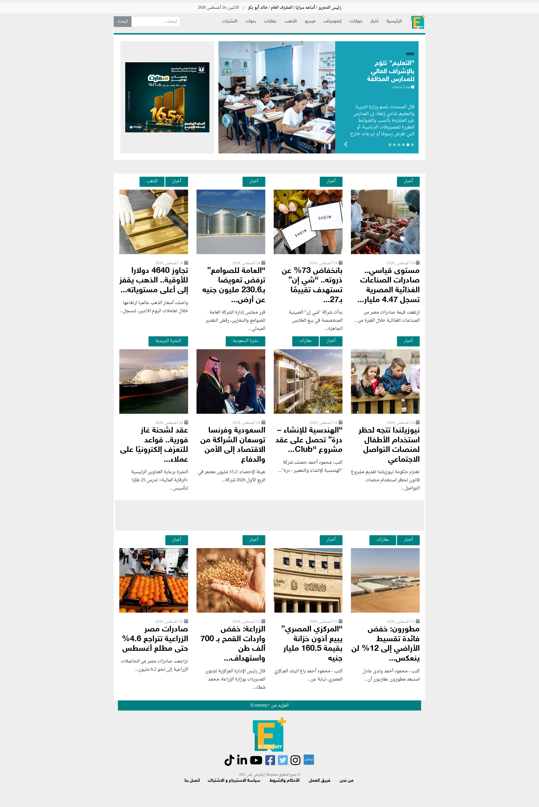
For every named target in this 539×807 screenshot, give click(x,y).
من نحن (346, 780)
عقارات (270, 21)
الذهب (291, 21)
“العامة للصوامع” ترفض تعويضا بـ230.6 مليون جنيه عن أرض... (233, 285)
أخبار (374, 21)
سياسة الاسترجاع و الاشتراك (234, 780)
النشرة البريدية (168, 341)
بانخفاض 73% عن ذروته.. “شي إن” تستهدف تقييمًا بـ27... (312, 285)
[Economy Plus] (418, 21)
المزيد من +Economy (269, 705)
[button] (315, 145)
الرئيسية (394, 21)
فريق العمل (319, 780)
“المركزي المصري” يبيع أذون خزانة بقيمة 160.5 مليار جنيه (311, 644)
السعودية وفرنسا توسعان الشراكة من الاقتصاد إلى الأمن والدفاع (232, 445)
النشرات (229, 21)
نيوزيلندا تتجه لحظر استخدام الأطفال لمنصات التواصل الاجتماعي (389, 445)
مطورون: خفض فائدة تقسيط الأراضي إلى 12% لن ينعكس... (385, 644)
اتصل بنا (192, 780)
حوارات (356, 21)
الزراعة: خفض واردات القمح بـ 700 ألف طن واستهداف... (232, 644)
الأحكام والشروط (285, 780)
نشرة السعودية (245, 341)
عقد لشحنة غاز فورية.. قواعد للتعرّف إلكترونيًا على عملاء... (154, 445)
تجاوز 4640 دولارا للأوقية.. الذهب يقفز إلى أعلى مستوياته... (153, 280)
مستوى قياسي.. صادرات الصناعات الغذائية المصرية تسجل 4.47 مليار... (388, 285)
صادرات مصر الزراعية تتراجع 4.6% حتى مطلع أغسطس (155, 639)
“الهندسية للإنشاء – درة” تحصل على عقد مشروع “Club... (308, 440)
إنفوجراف (332, 21)
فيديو (310, 21)
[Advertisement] (269, 515)
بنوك (251, 21)
